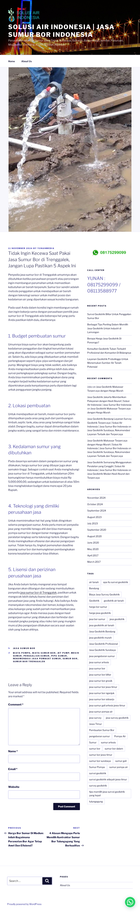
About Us (26, 61)
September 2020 (96, 529)
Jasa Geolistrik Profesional (103, 643)
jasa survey (95, 717)
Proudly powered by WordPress (24, 904)
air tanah (94, 582)
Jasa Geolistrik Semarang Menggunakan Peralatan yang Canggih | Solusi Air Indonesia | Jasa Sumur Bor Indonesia (109, 466)
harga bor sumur (98, 606)
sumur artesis (108, 742)
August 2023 (94, 517)
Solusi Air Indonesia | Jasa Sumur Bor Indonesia (61, 30)
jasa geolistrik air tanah (101, 625)
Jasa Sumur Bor (24, 648)
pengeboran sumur (99, 736)
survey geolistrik (98, 785)
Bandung (94, 588)
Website (13, 787)
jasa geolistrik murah (100, 637)
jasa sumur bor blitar (100, 674)
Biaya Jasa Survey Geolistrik (104, 594)
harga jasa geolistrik (100, 612)
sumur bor (70, 658)
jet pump (63, 653)
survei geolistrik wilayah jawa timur (108, 779)
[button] (130, 902)
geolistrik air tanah (114, 600)
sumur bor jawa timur (100, 754)
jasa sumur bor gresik (100, 680)
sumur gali (121, 760)
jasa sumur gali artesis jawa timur (107, 705)
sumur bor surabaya (100, 760)
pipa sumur (59, 656)
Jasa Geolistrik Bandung (102, 631)
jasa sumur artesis (99, 662)
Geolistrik (94, 600)
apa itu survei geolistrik (115, 582)
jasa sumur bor (97, 668)
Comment (15, 704)
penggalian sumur (37, 656)
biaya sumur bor (44, 653)
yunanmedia (45, 248)
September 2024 (96, 510)
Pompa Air (120, 736)
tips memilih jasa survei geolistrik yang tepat (107, 793)
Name (13, 751)
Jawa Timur (95, 723)
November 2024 (96, 497)
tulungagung (96, 801)
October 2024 (95, 504)
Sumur (92, 742)
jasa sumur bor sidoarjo (101, 699)
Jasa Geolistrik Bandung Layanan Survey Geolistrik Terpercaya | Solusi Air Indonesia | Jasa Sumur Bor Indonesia (109, 422)
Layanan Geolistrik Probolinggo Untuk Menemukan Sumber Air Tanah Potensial (107, 363)
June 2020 (93, 542)
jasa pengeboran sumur (102, 656)
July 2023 (92, 523)
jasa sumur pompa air (101, 711)
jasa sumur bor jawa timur (103, 686)
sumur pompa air (118, 767)
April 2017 (92, 555)
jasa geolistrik (117, 619)
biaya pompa (22, 653)
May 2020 (93, 549)
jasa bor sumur (97, 619)
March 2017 (94, 561)
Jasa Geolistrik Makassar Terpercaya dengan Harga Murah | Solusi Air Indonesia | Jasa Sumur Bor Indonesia (107, 444)
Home (11, 61)
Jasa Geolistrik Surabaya (102, 649)
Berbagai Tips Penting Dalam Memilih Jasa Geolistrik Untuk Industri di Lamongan (107, 328)
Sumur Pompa (97, 767)
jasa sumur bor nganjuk (101, 693)
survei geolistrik (97, 773)
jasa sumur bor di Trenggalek (38, 592)
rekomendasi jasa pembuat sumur (37, 658)
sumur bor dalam (114, 748)
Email (12, 769)
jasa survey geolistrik (117, 717)
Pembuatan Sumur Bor (101, 730)
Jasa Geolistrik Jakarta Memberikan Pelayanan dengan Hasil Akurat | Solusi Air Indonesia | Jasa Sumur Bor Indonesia (109, 401)
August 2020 (94, 536)
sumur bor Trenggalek (29, 661)
